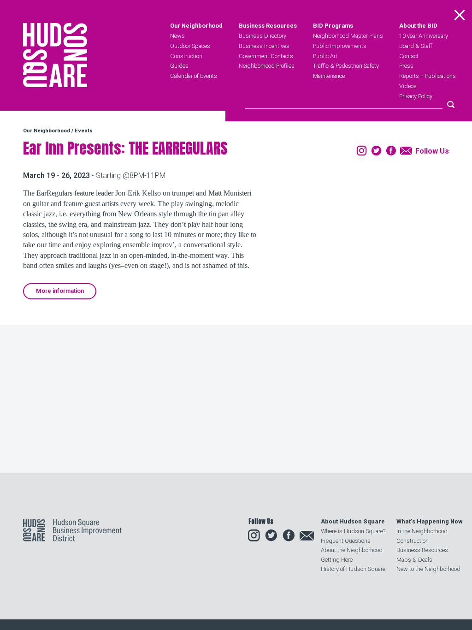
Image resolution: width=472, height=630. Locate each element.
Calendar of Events (193, 75)
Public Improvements (339, 45)
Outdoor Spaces (190, 45)
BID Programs (333, 26)
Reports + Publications (427, 75)
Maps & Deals (414, 559)
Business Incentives (264, 45)
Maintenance (329, 75)
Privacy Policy (415, 96)
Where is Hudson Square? (353, 531)
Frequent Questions (346, 540)
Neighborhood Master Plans (348, 35)
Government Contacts (266, 56)
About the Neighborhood (352, 550)
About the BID (418, 26)
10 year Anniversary (423, 35)
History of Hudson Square (353, 568)
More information (60, 290)
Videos (408, 86)
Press (406, 65)
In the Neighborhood (422, 531)
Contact (409, 56)
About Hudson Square (353, 521)
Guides (179, 65)
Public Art (325, 56)
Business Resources (268, 26)
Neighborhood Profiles (267, 65)
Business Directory (262, 35)
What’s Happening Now (429, 521)
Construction (186, 56)
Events (84, 131)
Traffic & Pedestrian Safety (346, 65)
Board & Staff (415, 45)
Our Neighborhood (196, 26)
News (177, 35)
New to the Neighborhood (428, 568)
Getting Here (337, 559)
